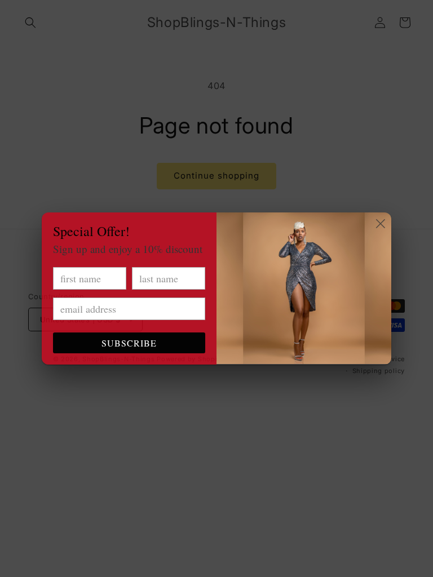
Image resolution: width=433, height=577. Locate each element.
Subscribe (129, 343)
